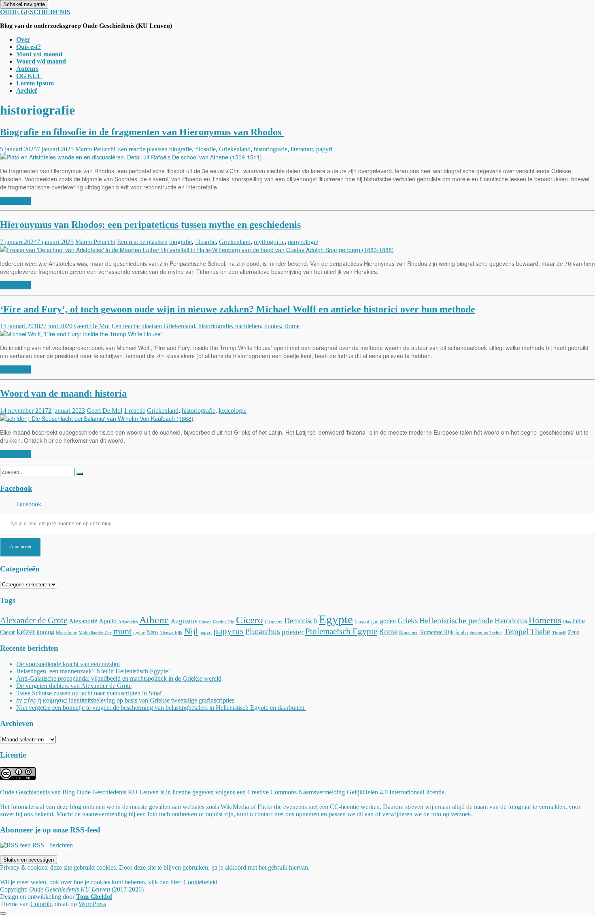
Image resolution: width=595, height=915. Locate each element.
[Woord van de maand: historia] (96, 418)
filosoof (362, 621)
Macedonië (66, 632)
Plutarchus (262, 631)
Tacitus (495, 633)
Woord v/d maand (41, 61)
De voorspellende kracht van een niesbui (68, 663)
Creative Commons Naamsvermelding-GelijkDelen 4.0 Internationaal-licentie (345, 792)
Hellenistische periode (456, 620)
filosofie (205, 149)
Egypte (336, 619)
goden (388, 621)
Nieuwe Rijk (171, 633)
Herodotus (511, 620)
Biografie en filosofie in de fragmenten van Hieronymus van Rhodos (142, 132)
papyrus (228, 631)
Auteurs (27, 68)
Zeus (573, 632)
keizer (26, 631)
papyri (324, 149)
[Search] (79, 474)
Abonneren (20, 547)
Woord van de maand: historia (63, 393)
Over (23, 39)
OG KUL (29, 75)
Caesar (205, 622)
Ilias (567, 622)
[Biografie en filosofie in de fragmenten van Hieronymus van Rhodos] (131, 157)
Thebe (540, 631)
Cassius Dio (223, 622)
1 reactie (134, 410)
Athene (154, 619)
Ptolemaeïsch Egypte (341, 631)
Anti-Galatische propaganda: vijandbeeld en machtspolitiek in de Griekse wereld (118, 678)
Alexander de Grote (33, 620)
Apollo (108, 621)
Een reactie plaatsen (142, 149)
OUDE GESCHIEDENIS (35, 11)
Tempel (516, 631)
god (374, 621)
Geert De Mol (92, 326)
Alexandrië (83, 621)
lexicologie (232, 410)
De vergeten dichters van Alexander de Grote (74, 685)
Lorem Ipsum (35, 83)
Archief (26, 90)
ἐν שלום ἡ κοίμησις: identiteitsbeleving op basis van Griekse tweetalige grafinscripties (125, 700)
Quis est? (28, 46)
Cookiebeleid (200, 882)
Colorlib (40, 903)
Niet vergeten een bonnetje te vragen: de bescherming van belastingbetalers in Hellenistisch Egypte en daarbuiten (161, 707)
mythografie (269, 241)
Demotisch (300, 620)
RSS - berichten (52, 845)
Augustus (184, 621)
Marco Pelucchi (95, 149)
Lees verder (15, 201)
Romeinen (409, 632)
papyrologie (303, 241)
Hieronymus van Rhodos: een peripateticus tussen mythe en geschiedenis (150, 224)
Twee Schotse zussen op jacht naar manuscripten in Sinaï (89, 693)
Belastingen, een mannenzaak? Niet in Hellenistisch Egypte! (93, 671)
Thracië (559, 633)
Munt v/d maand (39, 54)
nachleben (248, 326)
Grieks (407, 620)
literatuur (302, 149)
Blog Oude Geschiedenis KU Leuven (110, 792)
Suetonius (479, 633)
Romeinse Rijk (437, 632)
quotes (272, 326)
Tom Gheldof (94, 896)
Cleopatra (274, 622)
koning (45, 631)
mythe (139, 632)
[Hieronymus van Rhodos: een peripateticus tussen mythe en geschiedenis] (197, 250)
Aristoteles (128, 622)
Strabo (461, 632)
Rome (292, 326)
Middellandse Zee (95, 633)
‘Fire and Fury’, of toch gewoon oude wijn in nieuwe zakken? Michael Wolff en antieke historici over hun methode (237, 309)
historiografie (270, 149)
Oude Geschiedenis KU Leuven (69, 889)
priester (293, 632)
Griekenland (235, 149)
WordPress (92, 903)
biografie (180, 149)
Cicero (249, 619)
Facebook (16, 488)
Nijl (191, 631)
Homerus (545, 620)
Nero (152, 632)
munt (122, 631)
